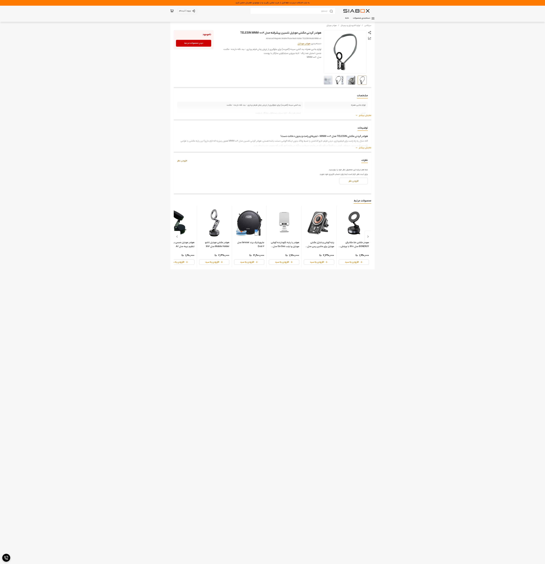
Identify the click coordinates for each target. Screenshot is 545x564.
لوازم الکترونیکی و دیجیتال (350, 25)
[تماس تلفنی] (6, 558)
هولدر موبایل (331, 25)
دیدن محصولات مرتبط (193, 43)
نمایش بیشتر (365, 115)
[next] (177, 236)
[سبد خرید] (172, 11)
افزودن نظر (182, 160)
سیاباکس (367, 25)
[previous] (368, 236)
